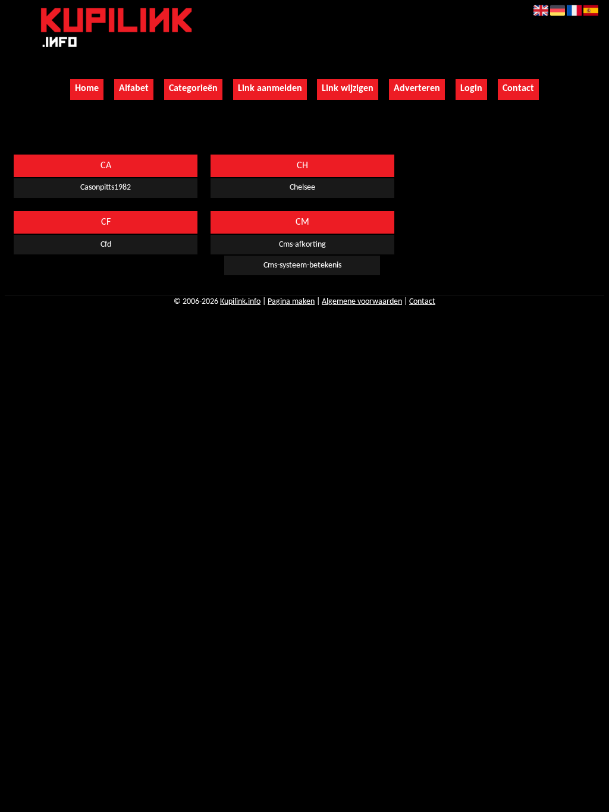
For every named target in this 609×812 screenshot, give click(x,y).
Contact (518, 88)
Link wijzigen (347, 88)
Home (87, 88)
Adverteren (417, 88)
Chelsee (302, 187)
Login (471, 88)
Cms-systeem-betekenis (302, 265)
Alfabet (134, 88)
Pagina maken (291, 301)
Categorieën (193, 88)
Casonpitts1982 (105, 187)
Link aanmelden (270, 88)
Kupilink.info (240, 301)
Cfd (106, 244)
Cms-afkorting (302, 244)
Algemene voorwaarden (362, 301)
